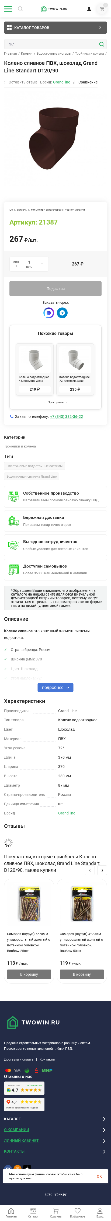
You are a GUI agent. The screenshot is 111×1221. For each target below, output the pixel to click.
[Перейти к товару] (55, 138)
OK (99, 1176)
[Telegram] (62, 312)
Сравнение (88, 82)
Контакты (47, 1059)
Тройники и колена (89, 53)
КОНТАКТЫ (14, 1151)
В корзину (29, 974)
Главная (10, 53)
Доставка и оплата (18, 1059)
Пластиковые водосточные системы (34, 466)
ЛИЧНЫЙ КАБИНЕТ (21, 1140)
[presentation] (90, 870)
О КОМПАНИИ (16, 1130)
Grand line (66, 813)
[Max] (48, 312)
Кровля (27, 53)
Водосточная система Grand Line (31, 476)
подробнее (53, 687)
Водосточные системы (54, 53)
